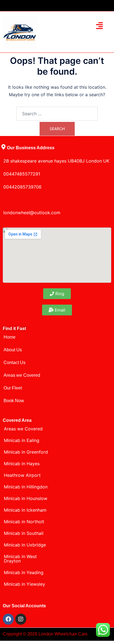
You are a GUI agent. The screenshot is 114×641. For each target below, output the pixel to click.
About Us (13, 349)
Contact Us (14, 362)
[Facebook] (8, 619)
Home (9, 337)
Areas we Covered (22, 375)
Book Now (14, 400)
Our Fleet (13, 388)
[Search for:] (57, 114)
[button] (100, 25)
